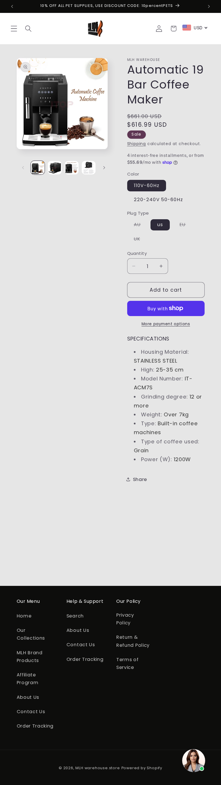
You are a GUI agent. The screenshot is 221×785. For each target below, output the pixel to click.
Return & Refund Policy (133, 641)
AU (140, 225)
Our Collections (31, 634)
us (160, 224)
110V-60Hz (146, 185)
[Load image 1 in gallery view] (38, 168)
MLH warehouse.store (97, 767)
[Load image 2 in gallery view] (55, 168)
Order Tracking (35, 726)
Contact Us (31, 711)
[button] (14, 28)
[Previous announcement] (12, 6)
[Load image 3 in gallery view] (72, 168)
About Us (28, 697)
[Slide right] (104, 167)
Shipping (136, 144)
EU (186, 225)
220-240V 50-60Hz (158, 199)
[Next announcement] (209, 6)
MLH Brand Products (30, 656)
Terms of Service (127, 663)
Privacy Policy (125, 619)
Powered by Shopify (142, 767)
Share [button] (140, 479)
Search (75, 616)
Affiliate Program (28, 679)
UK (140, 240)
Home (24, 616)
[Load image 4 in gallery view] (89, 168)
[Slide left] (23, 167)
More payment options (166, 324)
